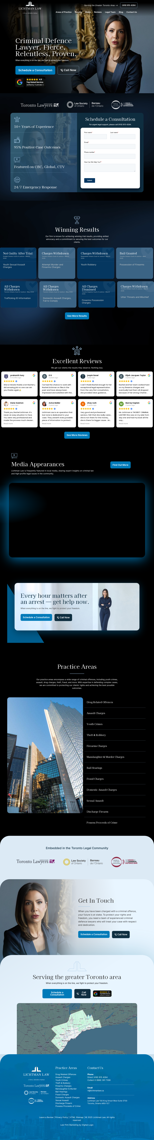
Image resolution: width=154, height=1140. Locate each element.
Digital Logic (87, 1125)
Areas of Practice (63, 12)
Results (78, 12)
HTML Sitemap (76, 1117)
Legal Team (110, 12)
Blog (121, 12)
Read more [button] (46, 424)
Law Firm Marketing (69, 1125)
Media (88, 12)
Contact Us (131, 12)
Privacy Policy (61, 1117)
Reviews (98, 12)
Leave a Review (46, 1117)
